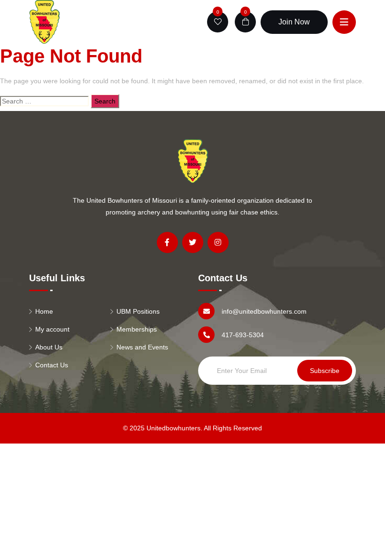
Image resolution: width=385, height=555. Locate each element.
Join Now (294, 22)
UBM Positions (138, 311)
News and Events (142, 347)
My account (52, 329)
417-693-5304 (243, 335)
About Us (48, 347)
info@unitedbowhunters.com (264, 311)
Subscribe (324, 370)
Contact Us (51, 365)
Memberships (136, 329)
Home (44, 311)
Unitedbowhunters (173, 428)
